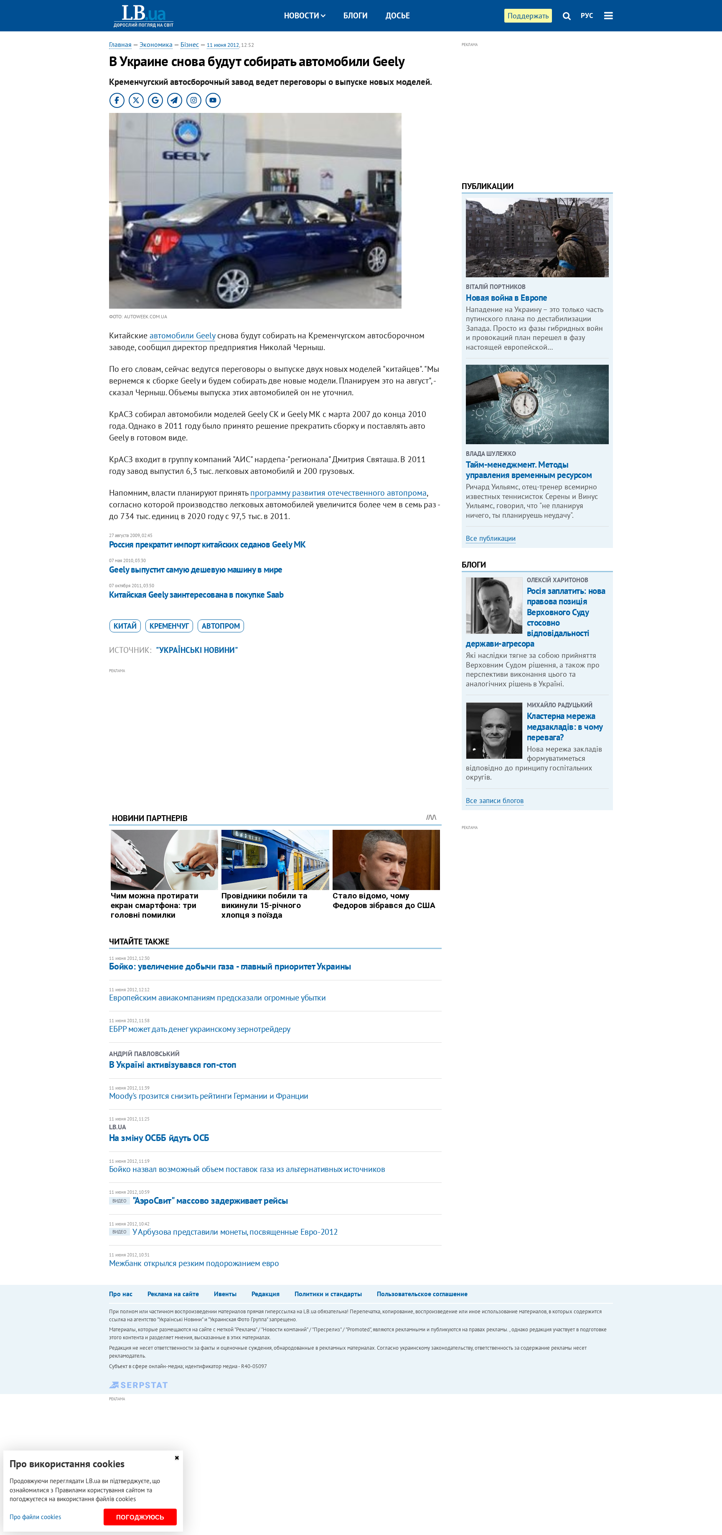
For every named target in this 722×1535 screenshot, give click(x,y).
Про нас (120, 1293)
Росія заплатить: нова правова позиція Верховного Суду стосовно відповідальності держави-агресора (535, 617)
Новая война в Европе (506, 297)
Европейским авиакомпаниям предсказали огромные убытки (217, 997)
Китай (125, 626)
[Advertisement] (275, 734)
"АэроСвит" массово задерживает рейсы (200, 1200)
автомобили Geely (182, 335)
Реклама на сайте (173, 1293)
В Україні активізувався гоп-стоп (172, 1064)
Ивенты (225, 1293)
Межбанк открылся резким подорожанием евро (194, 1263)
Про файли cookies (35, 1517)
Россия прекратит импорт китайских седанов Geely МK (207, 544)
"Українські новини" (197, 650)
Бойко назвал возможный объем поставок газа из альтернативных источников (247, 1169)
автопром (221, 626)
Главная (120, 44)
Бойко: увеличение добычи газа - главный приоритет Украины (230, 966)
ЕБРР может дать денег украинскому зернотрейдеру (199, 1028)
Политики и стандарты (328, 1293)
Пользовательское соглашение (422, 1293)
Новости (301, 15)
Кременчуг (169, 626)
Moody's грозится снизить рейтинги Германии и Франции (208, 1095)
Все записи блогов (495, 800)
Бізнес (189, 44)
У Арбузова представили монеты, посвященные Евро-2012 (225, 1231)
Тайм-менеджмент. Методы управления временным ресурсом (529, 470)
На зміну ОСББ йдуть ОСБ (159, 1138)
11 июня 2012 (223, 45)
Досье (398, 15)
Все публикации (491, 538)
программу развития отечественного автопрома (338, 492)
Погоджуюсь (140, 1517)
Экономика (156, 44)
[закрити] (177, 1458)
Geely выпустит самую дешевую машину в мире (195, 569)
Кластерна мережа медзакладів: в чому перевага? (565, 726)
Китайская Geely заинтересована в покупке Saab (196, 594)
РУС (587, 15)
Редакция (266, 1293)
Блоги (355, 15)
